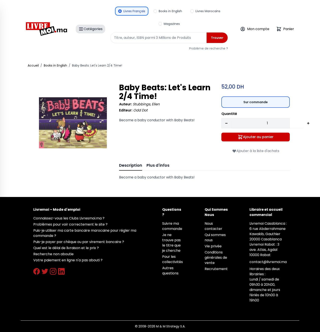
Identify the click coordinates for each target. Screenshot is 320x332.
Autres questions (170, 270)
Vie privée (213, 246)
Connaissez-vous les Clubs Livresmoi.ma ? (68, 218)
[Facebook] (36, 271)
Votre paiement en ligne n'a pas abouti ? (68, 260)
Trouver (217, 38)
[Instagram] (53, 271)
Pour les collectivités (172, 259)
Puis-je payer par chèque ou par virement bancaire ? (78, 241)
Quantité (229, 113)
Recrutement (216, 268)
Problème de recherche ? (208, 48)
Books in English (55, 65)
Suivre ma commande (172, 226)
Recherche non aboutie (53, 254)
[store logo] (46, 29)
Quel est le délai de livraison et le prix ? (66, 247)
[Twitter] (45, 271)
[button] (73, 122)
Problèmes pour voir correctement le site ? (70, 224)
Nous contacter (213, 226)
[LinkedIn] (61, 271)
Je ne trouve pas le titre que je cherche (171, 242)
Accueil (33, 65)
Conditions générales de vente (216, 257)
